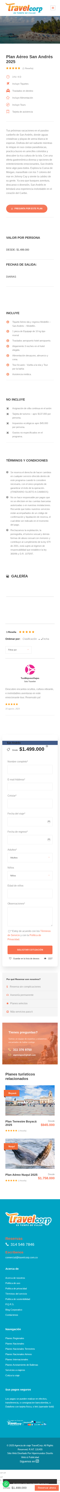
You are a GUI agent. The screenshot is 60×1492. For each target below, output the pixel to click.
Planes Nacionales (14, 1343)
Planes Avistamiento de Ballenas (21, 1364)
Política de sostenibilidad (17, 1299)
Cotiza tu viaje (12, 1375)
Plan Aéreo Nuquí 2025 (21, 1174)
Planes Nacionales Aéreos (18, 1354)
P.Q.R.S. (9, 1304)
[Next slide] (4, 1472)
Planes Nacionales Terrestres (20, 1349)
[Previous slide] (1, 1472)
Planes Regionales (14, 1338)
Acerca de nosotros (15, 1278)
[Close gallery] (1, 1476)
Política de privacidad (16, 1288)
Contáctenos (11, 1315)
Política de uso (12, 1283)
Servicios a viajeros (15, 1370)
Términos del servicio (16, 1293)
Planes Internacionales (16, 1359)
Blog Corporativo (13, 1309)
